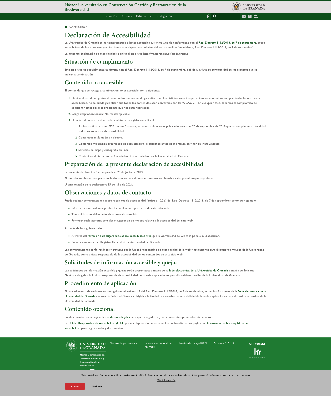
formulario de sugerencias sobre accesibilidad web (120, 236)
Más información (166, 380)
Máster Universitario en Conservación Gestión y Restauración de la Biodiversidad (125, 7)
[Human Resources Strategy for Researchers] (257, 353)
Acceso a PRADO (224, 343)
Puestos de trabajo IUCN (193, 343)
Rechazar (97, 386)
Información (109, 16)
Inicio (66, 27)
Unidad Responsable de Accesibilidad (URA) (96, 323)
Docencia (127, 16)
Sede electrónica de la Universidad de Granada (198, 270)
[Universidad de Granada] (248, 7)
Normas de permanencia (123, 343)
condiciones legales (118, 317)
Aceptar (75, 386)
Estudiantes (143, 16)
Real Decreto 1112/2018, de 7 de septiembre (227, 42)
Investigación (163, 16)
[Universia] (257, 344)
